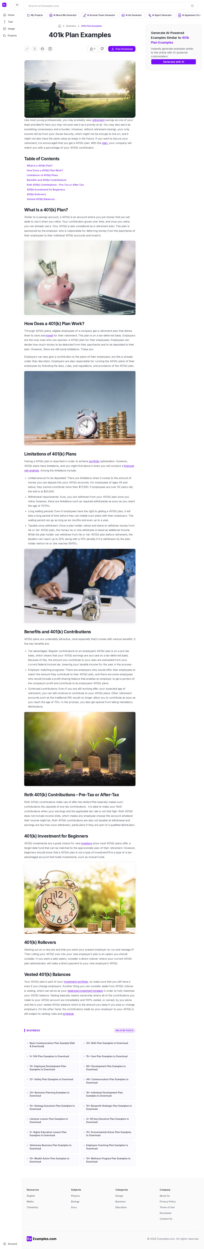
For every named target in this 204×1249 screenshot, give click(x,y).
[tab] (35, 15)
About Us (165, 1195)
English (31, 1195)
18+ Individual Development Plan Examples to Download (104, 1094)
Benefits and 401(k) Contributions (46, 179)
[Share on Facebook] (42, 49)
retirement (98, 120)
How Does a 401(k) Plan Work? (45, 170)
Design (119, 1195)
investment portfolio (76, 981)
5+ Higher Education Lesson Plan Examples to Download (48, 1134)
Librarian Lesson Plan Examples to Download (49, 1120)
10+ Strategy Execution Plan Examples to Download (52, 1107)
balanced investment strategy (85, 990)
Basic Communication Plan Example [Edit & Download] (52, 1045)
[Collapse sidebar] (17, 5)
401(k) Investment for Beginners (46, 189)
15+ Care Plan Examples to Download (106, 1056)
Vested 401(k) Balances (41, 199)
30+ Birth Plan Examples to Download (107, 1043)
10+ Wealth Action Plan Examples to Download (49, 1160)
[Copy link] (27, 49)
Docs (74, 1207)
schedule (68, 1013)
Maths (30, 1201)
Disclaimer (166, 1213)
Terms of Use (167, 1207)
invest (49, 335)
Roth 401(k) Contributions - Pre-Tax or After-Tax (55, 184)
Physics (75, 1195)
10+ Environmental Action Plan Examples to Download (108, 1134)
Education (121, 1207)
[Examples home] (41, 1238)
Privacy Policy (168, 1201)
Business (71, 26)
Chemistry (32, 1207)
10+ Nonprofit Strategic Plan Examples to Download (109, 1107)
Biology (75, 1201)
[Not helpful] (102, 49)
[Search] (192, 6)
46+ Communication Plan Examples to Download (107, 1081)
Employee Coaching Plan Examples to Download (107, 1147)
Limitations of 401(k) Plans (42, 175)
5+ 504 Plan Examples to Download (49, 1056)
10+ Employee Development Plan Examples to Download (48, 1068)
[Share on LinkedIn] (50, 49)
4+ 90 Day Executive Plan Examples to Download (107, 1120)
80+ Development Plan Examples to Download (106, 1068)
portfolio (94, 461)
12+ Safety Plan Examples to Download (51, 1079)
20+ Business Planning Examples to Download (49, 1094)
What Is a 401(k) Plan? (40, 165)
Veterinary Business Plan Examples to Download (51, 1147)
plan (104, 143)
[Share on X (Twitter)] (35, 49)
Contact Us (166, 1218)
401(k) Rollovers (36, 194)
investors (86, 843)
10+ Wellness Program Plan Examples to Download (108, 1160)
